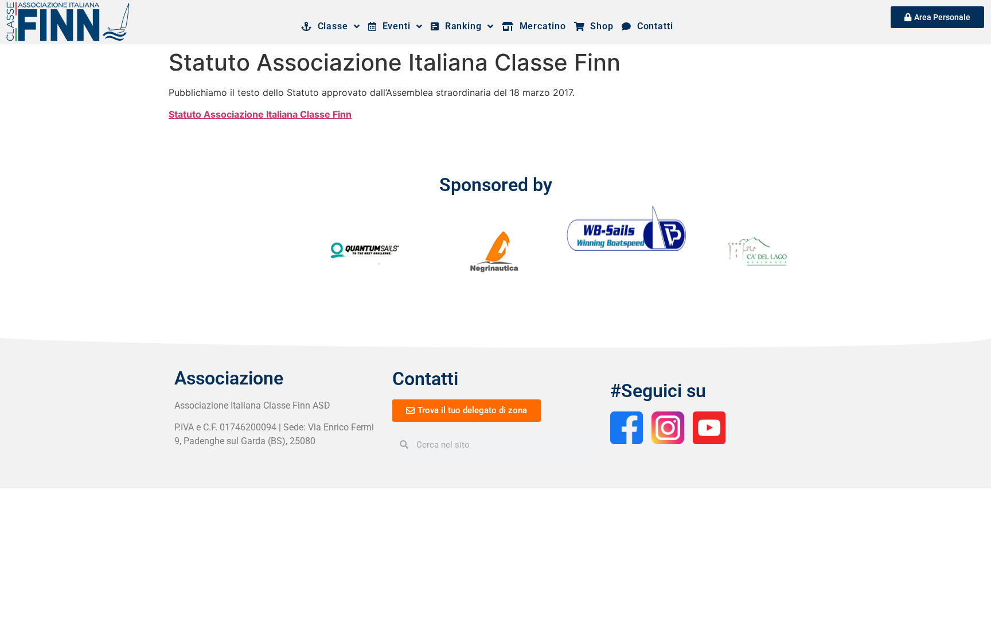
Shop (599, 26)
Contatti (652, 26)
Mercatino (540, 26)
